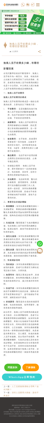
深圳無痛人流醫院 (16, 416)
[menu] (37, 5)
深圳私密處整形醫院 (28, 416)
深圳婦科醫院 (8, 414)
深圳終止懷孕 (25, 412)
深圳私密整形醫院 (27, 414)
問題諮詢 (12, 367)
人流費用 (14, 51)
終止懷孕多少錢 (17, 414)
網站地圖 (11, 409)
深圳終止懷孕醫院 (34, 412)
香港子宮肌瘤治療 (15, 412)
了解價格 (31, 367)
